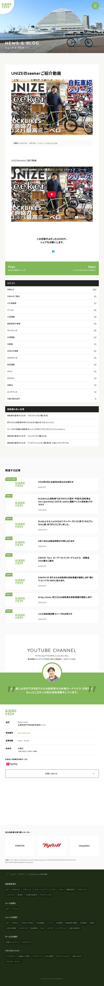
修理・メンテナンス (12, 942)
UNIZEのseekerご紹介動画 (37, 874)
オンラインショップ (62, 956)
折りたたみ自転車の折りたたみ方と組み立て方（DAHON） (30, 422)
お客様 (51, 344)
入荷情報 (51, 317)
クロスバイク (81, 889)
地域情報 (51, 365)
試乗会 (51, 385)
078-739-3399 (24, 733)
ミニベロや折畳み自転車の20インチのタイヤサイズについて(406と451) (36, 429)
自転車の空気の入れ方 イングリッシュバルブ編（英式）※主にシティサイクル (38, 443)
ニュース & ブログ (17, 874)
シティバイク (10, 895)
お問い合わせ (51, 773)
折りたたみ (16, 889)
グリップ (15, 909)
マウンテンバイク (46, 895)
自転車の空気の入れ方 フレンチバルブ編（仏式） (27, 436)
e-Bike (60, 889)
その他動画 (51, 303)
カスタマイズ (51, 358)
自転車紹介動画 (52, 143)
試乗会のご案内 (24, 956)
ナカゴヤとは (10, 956)
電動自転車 (70, 889)
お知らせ (41, 143)
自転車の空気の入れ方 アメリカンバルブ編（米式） (27, 415)
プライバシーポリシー (13, 961)
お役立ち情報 (51, 351)
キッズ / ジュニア (40, 889)
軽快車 (20, 895)
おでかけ (51, 378)
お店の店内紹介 (51, 399)
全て (7, 889)
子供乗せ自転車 (31, 895)
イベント (51, 310)
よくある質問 (48, 956)
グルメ (51, 371)
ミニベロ (52, 889)
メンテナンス (51, 392)
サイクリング (51, 330)
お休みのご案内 (51, 296)
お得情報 (51, 337)
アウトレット (27, 889)
